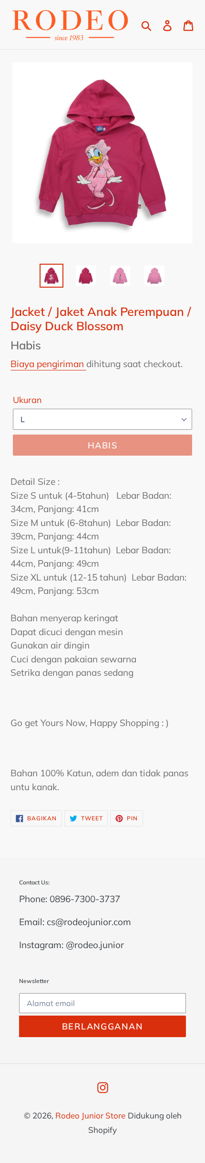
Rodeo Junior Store (90, 1115)
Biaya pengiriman (48, 363)
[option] (51, 275)
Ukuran (27, 399)
